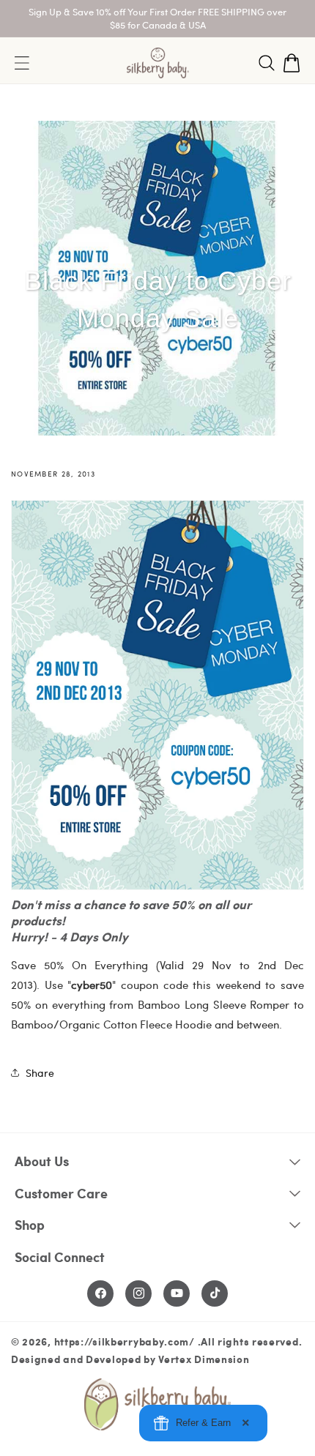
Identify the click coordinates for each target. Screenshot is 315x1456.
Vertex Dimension (203, 1358)
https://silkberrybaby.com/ (124, 1341)
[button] (266, 63)
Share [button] (40, 1073)
